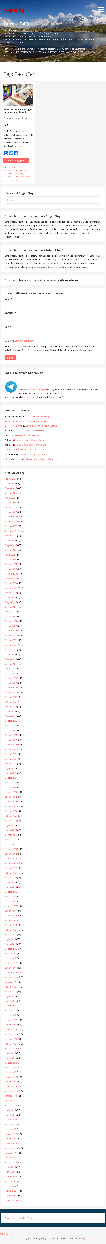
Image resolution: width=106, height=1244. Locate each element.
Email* (8, 326)
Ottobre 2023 (11, 640)
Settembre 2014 (12, 1157)
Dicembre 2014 (12, 1143)
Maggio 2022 (11, 720)
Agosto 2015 (11, 1105)
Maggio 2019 (11, 891)
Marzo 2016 (10, 1072)
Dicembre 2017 (12, 972)
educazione (8, 173)
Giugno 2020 (11, 830)
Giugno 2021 (11, 773)
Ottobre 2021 (11, 754)
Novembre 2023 (12, 635)
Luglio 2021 (10, 768)
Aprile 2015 (10, 1124)
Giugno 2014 (11, 1171)
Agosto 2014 (11, 1162)
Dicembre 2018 (12, 915)
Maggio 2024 (11, 606)
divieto (23, 170)
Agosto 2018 (11, 934)
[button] (102, 6)
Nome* (8, 299)
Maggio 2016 (11, 1062)
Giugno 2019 (11, 887)
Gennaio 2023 (11, 682)
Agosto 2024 (11, 592)
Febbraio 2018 (11, 963)
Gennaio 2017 (11, 1024)
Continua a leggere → (16, 160)
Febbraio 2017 (11, 1020)
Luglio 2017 (10, 996)
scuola (17, 176)
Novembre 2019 (12, 863)
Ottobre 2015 (11, 1095)
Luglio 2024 (10, 597)
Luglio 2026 (10, 483)
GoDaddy (81, 1238)
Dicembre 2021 (12, 744)
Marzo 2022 (10, 730)
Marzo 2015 (10, 1129)
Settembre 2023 (12, 645)
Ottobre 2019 (11, 868)
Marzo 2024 (10, 616)
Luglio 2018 (10, 939)
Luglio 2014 (10, 1167)
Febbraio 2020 (11, 849)
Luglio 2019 (10, 882)
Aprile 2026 (10, 497)
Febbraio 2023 (11, 678)
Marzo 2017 (10, 1015)
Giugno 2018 (11, 944)
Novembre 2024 (12, 578)
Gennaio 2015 (11, 1138)
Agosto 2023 (11, 649)
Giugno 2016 (11, 1058)
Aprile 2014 (10, 1181)
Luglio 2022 (10, 711)
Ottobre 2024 (11, 583)
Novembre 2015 (12, 1091)
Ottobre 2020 (11, 811)
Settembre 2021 (12, 758)
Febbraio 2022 (11, 735)
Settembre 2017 (12, 986)
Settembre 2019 (12, 872)
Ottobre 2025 (11, 526)
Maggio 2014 (11, 1176)
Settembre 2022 (12, 701)
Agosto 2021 (11, 763)
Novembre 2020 (12, 806)
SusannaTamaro (10, 180)
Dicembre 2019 (12, 858)
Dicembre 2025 (12, 516)
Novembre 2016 (12, 1034)
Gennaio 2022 (11, 740)
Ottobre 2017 (11, 982)
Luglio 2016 (10, 1053)
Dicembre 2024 (12, 573)
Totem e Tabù (18, 167)
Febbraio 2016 (11, 1077)
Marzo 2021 (10, 787)
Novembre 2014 (12, 1148)
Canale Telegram (38, 389)
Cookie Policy (25, 1218)
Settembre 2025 (12, 531)
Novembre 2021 (12, 749)
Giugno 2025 (11, 545)
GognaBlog (13, 10)
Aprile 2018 (10, 953)
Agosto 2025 (11, 535)
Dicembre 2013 (12, 1200)
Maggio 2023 (11, 664)
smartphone (26, 176)
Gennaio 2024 (11, 626)
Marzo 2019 (10, 901)
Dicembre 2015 (12, 1086)
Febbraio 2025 (11, 564)
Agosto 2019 (11, 877)
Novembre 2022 (12, 692)
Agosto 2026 (11, 478)
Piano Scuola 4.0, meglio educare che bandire (17, 111)
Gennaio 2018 (11, 967)
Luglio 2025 (10, 540)
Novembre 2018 (12, 920)
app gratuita (28, 397)
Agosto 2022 (11, 706)
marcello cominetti (13, 421)
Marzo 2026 (10, 502)
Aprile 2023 (10, 668)
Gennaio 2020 (11, 853)
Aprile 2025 (10, 554)
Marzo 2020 (10, 844)
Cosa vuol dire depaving (37, 416)
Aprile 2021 (10, 782)
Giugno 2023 (11, 659)
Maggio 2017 (11, 1005)
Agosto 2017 (11, 991)
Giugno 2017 (11, 1001)
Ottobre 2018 (11, 925)
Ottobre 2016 (11, 1039)
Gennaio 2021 (11, 796)
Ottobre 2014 (11, 1152)
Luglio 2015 (10, 1110)
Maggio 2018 (11, 948)
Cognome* (10, 312)
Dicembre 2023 (12, 630)
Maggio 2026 (11, 493)
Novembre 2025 (12, 521)
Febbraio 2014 (11, 1190)
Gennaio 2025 (11, 569)
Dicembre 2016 (12, 1029)
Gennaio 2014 (11, 1195)
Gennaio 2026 (11, 512)
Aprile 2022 (10, 725)
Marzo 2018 (10, 958)
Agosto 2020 (11, 820)
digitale (16, 170)
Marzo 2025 (10, 559)
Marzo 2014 (10, 1186)
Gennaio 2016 (11, 1081)
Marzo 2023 (10, 673)
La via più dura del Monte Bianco (41, 425)
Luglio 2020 (10, 825)
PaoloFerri (18, 173)
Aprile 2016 (10, 1067)
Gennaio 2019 (11, 910)
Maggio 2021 (11, 777)
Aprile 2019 (10, 896)
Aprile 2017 (10, 1010)
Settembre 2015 (12, 1100)
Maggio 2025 (11, 550)
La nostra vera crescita (33, 430)
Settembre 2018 (12, 929)
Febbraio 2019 (11, 906)
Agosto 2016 (11, 1048)
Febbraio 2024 (11, 621)
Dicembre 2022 (12, 687)
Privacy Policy (11, 1218)
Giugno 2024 (11, 602)
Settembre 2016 (12, 1043)
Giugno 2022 (11, 716)
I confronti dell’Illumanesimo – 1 (37, 454)
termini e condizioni (24, 340)
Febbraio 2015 (11, 1134)
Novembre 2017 (12, 977)
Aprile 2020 (10, 839)
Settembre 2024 (12, 588)
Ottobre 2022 (11, 697)
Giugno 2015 (11, 1115)
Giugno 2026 (11, 488)
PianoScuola (8, 176)
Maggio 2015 (11, 1119)
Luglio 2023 (10, 654)
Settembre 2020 (12, 815)
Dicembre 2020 (12, 801)
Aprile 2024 (10, 611)
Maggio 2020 (11, 834)
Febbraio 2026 (11, 507)
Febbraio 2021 (11, 792)
